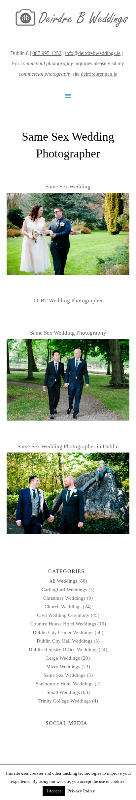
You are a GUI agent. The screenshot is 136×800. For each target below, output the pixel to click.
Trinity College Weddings (64, 700)
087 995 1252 (46, 53)
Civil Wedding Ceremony (63, 615)
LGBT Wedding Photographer (68, 300)
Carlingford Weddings (64, 589)
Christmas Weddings (64, 598)
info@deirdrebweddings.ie (92, 53)
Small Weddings (63, 692)
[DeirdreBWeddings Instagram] (124, 53)
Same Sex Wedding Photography (68, 333)
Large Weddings (63, 658)
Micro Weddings (63, 666)
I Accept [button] (54, 790)
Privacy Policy (81, 790)
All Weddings (63, 581)
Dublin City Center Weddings (63, 632)
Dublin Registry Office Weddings (63, 649)
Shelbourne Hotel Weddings (64, 683)
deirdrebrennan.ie (99, 74)
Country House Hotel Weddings (63, 623)
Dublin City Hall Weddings (64, 641)
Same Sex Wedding (68, 186)
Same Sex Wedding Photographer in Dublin (68, 446)
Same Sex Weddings (64, 675)
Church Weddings (63, 606)
